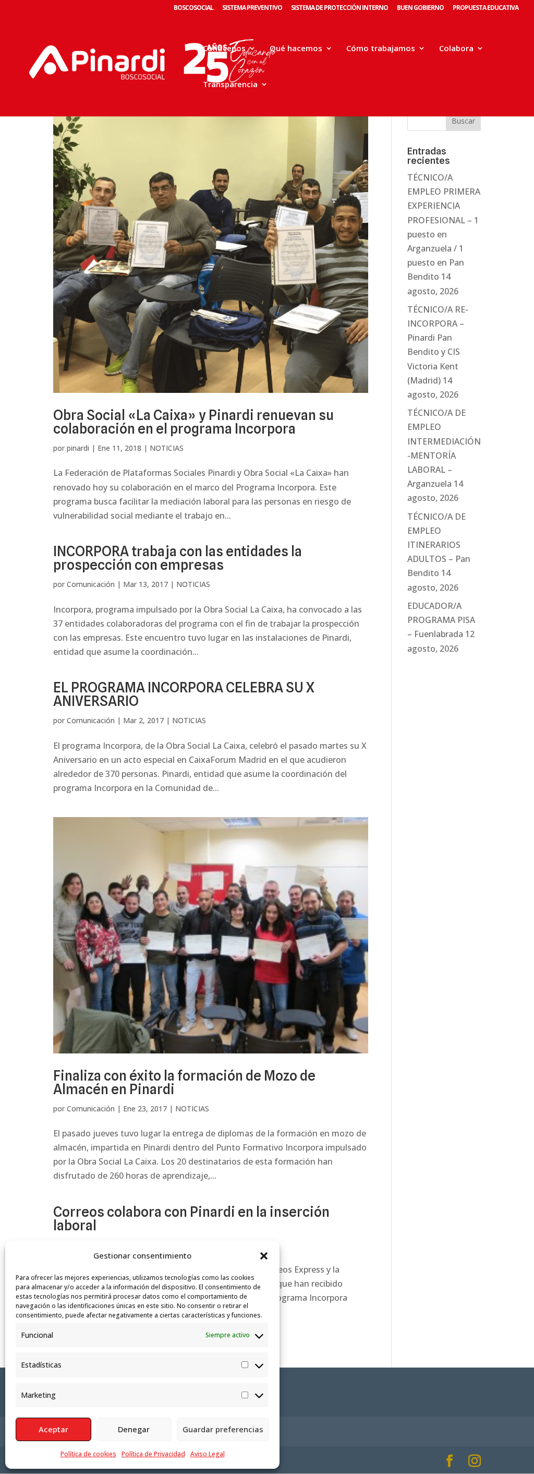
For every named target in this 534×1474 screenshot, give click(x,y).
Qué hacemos (296, 48)
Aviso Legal (207, 1453)
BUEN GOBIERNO (420, 8)
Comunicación (91, 584)
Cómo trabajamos (380, 48)
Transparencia (230, 84)
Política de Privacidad (153, 1453)
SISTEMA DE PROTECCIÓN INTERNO (339, 8)
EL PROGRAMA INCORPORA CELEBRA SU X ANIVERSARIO (183, 694)
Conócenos (224, 48)
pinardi (78, 448)
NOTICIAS (167, 448)
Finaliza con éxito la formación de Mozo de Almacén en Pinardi (184, 1082)
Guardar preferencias (223, 1429)
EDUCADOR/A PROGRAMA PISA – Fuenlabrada (441, 620)
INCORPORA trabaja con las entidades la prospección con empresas (177, 558)
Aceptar (53, 1429)
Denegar (134, 1429)
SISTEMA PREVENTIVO (252, 8)
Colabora (456, 48)
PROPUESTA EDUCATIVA (485, 8)
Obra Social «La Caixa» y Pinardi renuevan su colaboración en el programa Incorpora (193, 422)
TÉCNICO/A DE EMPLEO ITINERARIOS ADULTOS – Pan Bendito (438, 545)
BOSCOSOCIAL (193, 8)
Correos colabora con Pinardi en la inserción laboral (191, 1218)
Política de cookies (88, 1453)
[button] (264, 1256)
